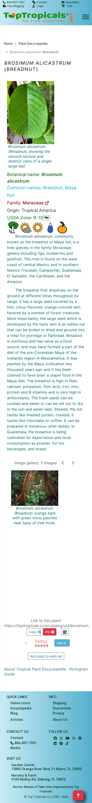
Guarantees (62, 708)
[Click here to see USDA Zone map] (46, 217)
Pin (48, 632)
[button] (67, 6)
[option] (46, 539)
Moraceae (34, 203)
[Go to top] (78, 795)
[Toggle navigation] (85, 17)
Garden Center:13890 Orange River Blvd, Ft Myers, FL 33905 (46, 767)
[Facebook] (55, 738)
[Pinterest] (79, 738)
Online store (20, 703)
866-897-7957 (25, 743)
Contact (16, 738)
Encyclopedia (20, 708)
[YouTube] (67, 738)
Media (15, 748)
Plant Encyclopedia (33, 43)
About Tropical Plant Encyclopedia (35, 669)
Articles (16, 720)
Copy (33, 632)
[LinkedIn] (55, 744)
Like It (61, 643)
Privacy (58, 713)
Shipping (59, 703)
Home (8, 43)
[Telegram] (61, 744)
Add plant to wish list (46, 656)
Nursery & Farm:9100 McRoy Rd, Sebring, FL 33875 (38, 777)
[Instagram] (73, 738)
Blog (14, 713)
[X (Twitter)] (61, 738)
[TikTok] (67, 744)
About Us (60, 720)
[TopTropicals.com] (38, 17)
